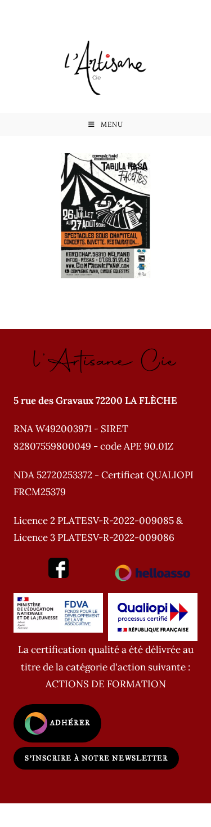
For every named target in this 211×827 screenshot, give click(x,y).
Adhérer (68, 723)
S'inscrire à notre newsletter (96, 758)
